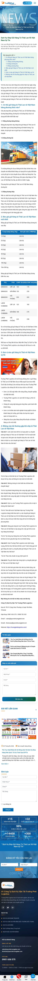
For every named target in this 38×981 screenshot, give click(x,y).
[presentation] (35, 709)
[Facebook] (3, 907)
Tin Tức (10, 25)
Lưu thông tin (7, 804)
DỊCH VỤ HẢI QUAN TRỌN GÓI (11, 918)
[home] (4, 977)
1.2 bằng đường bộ (11, 64)
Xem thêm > (5, 764)
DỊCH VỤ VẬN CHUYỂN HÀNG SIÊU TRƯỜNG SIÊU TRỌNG (18, 921)
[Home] (13, 907)
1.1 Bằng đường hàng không (14, 61)
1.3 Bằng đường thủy (12, 66)
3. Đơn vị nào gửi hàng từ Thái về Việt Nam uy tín (19, 72)
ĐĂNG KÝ (19, 869)
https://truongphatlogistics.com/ (17, 627)
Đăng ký (8, 810)
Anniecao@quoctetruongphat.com (12, 951)
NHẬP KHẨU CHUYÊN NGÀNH (11, 932)
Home (4, 25)
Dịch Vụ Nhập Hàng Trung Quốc (11, 928)
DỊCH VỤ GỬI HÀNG (8, 925)
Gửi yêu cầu (19, 699)
